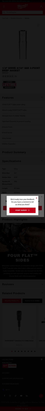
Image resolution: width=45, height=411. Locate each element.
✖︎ (36, 198)
